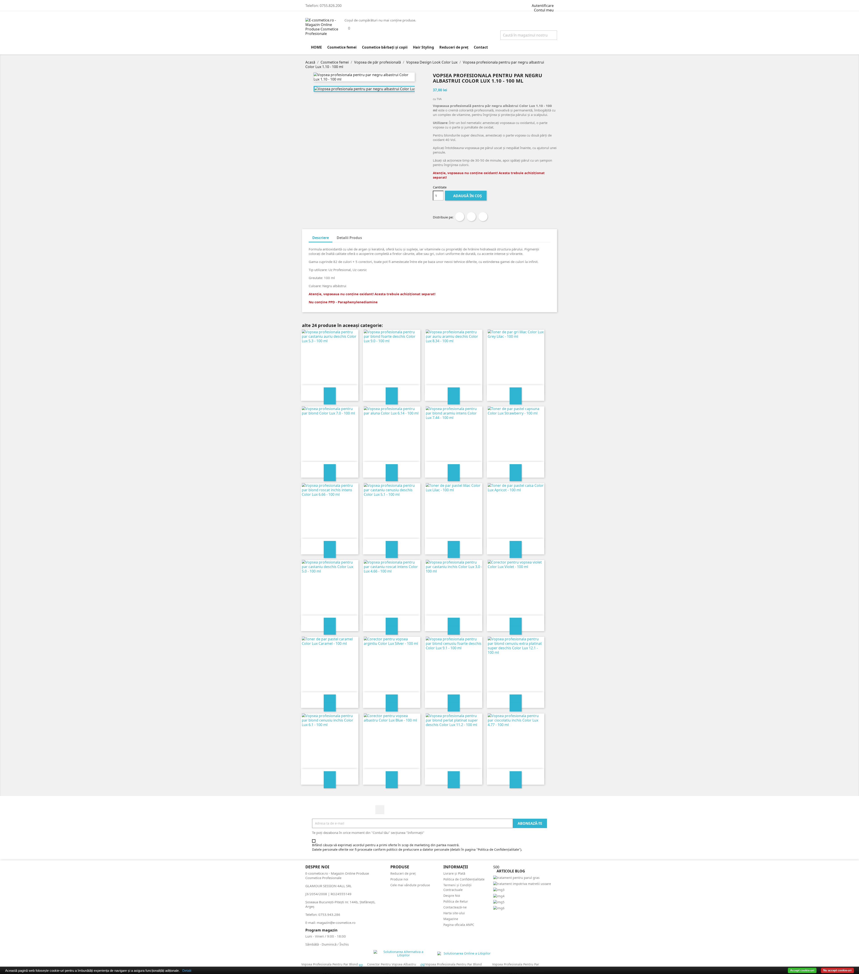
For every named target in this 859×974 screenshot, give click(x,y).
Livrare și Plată (454, 873)
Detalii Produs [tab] (349, 237)
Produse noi (399, 879)
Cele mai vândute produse (410, 885)
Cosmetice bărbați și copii (385, 47)
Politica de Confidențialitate (464, 879)
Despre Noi (451, 895)
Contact (481, 47)
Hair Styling (423, 47)
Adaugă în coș (467, 195)
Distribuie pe (459, 216)
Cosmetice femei (342, 47)
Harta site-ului (454, 913)
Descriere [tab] (320, 237)
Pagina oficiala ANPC (458, 925)
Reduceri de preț (453, 47)
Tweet (471, 216)
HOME (316, 47)
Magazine (450, 919)
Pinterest (482, 216)
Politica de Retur (455, 901)
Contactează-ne (455, 907)
